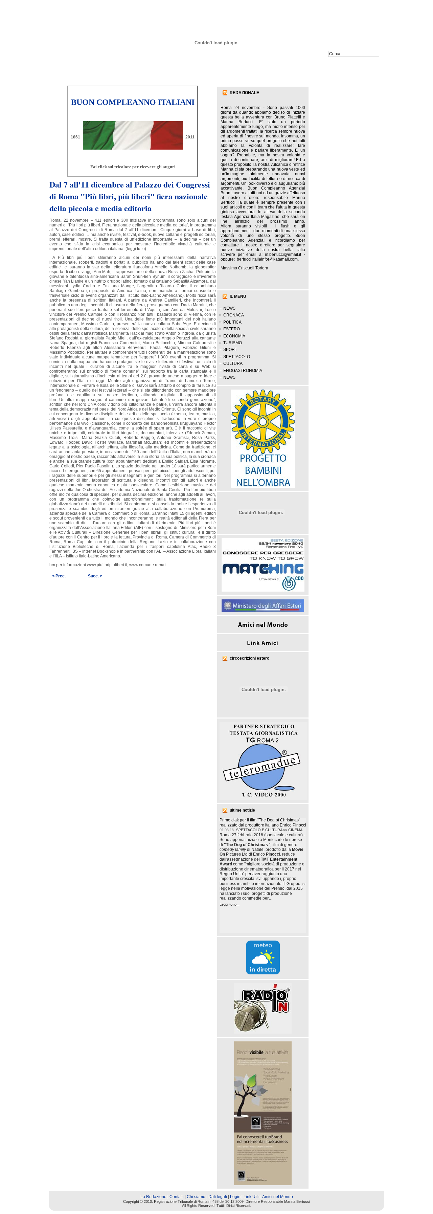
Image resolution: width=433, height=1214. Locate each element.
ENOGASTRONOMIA (242, 370)
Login (235, 1196)
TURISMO (232, 342)
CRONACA (233, 315)
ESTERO (231, 329)
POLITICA (232, 322)
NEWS (229, 308)
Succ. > (95, 576)
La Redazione (153, 1196)
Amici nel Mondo (277, 1196)
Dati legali (217, 1196)
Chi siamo (196, 1196)
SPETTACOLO (236, 356)
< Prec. (59, 576)
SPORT (230, 349)
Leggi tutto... (230, 904)
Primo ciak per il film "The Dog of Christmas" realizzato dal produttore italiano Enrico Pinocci (263, 822)
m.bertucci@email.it (283, 254)
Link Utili (251, 1196)
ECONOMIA (234, 336)
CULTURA (233, 363)
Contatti (176, 1196)
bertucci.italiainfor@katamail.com (267, 259)
